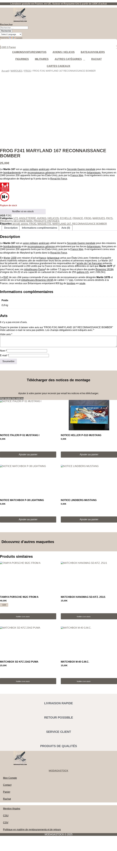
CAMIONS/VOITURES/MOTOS (29, 52)
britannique (53, 258)
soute (82, 283)
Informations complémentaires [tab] (39, 228)
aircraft (16, 223)
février (7, 258)
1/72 (15, 218)
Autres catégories (68, 59)
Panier (6, 792)
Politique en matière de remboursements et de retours (32, 829)
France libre (76, 175)
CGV (5, 822)
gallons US (83, 272)
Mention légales (11, 808)
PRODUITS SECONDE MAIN (16, 221)
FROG (27, 71)
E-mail (4, 355)
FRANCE (78, 218)
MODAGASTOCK (58, 770)
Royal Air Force (58, 178)
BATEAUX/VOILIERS (93, 52)
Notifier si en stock (23, 211)
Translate (18, 38)
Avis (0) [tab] (65, 228)
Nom (3, 350)
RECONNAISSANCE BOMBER (89, 223)
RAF (5, 277)
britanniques (94, 172)
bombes (71, 283)
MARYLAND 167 (61, 223)
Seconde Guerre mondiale (81, 169)
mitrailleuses (31, 269)
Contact (7, 785)
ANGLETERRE (27, 218)
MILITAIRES (42, 59)
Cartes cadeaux (58, 66)
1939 (13, 258)
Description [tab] (11, 228)
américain (44, 169)
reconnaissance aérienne (41, 172)
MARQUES (16, 71)
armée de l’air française (89, 263)
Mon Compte (10, 778)
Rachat (96, 59)
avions (24, 223)
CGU (6, 815)
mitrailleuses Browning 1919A (37, 280)
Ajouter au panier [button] (28, 454)
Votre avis (6, 334)
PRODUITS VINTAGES (46, 221)
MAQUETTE (44, 223)
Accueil (5, 71)
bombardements (12, 172)
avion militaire (30, 169)
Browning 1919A (104, 269)
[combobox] (14, 27)
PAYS (109, 218)
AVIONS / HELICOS (64, 52)
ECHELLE (65, 218)
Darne (41, 269)
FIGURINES (22, 59)
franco (42, 258)
